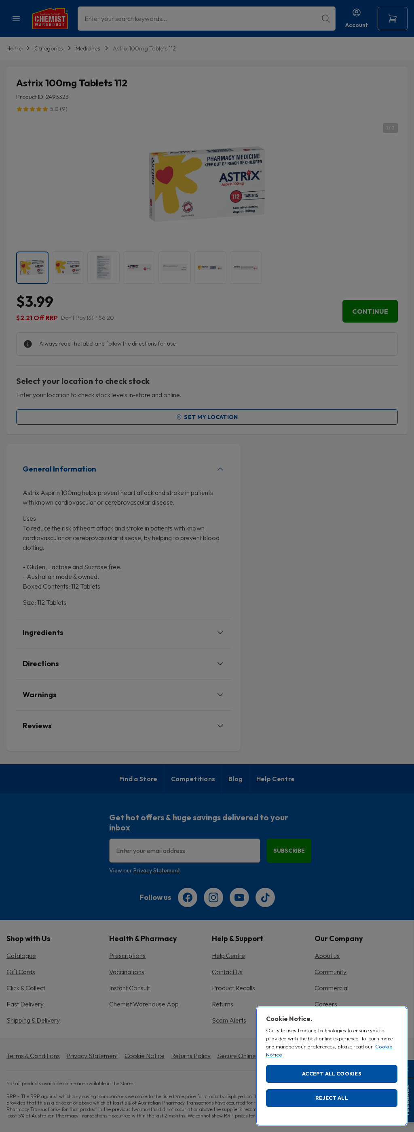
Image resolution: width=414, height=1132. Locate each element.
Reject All (331, 1097)
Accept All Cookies (331, 1073)
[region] (332, 1066)
